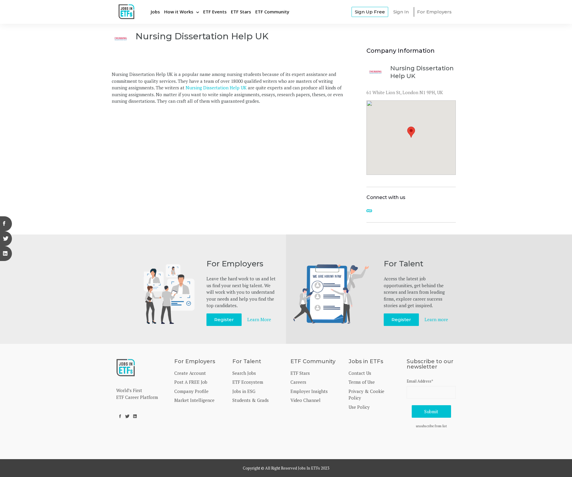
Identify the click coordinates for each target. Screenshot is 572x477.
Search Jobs (244, 373)
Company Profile (191, 391)
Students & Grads (250, 400)
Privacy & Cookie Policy (366, 394)
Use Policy (359, 407)
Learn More (259, 319)
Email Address (420, 381)
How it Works (178, 12)
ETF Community (272, 12)
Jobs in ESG (243, 391)
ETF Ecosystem (247, 382)
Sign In (401, 12)
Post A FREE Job (190, 382)
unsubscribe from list (431, 426)
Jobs (155, 12)
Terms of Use (362, 382)
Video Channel (305, 400)
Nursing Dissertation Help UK (216, 88)
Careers (298, 382)
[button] (411, 132)
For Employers (434, 12)
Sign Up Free (370, 12)
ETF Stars (241, 12)
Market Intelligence (194, 400)
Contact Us (360, 373)
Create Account (190, 373)
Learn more (436, 319)
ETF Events (215, 12)
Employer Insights (309, 391)
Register (224, 319)
